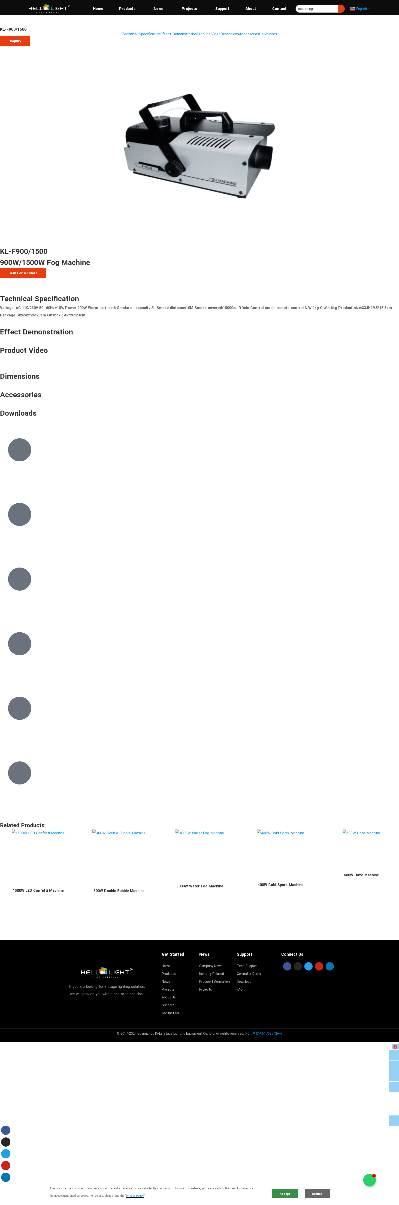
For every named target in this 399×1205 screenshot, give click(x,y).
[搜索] (341, 9)
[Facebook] (287, 966)
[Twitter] (308, 966)
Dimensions (230, 34)
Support (222, 8)
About (250, 8)
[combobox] (317, 9)
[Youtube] (319, 966)
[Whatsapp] (394, 1055)
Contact (279, 8)
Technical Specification (141, 34)
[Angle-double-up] (394, 1120)
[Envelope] (394, 1087)
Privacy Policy (135, 1195)
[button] (15, 41)
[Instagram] (298, 966)
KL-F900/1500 (13, 29)
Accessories (249, 34)
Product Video (209, 34)
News (158, 8)
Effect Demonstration (178, 34)
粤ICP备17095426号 (267, 1033)
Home (98, 8)
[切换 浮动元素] (369, 1180)
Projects (189, 8)
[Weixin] (394, 1076)
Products (127, 8)
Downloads (268, 34)
